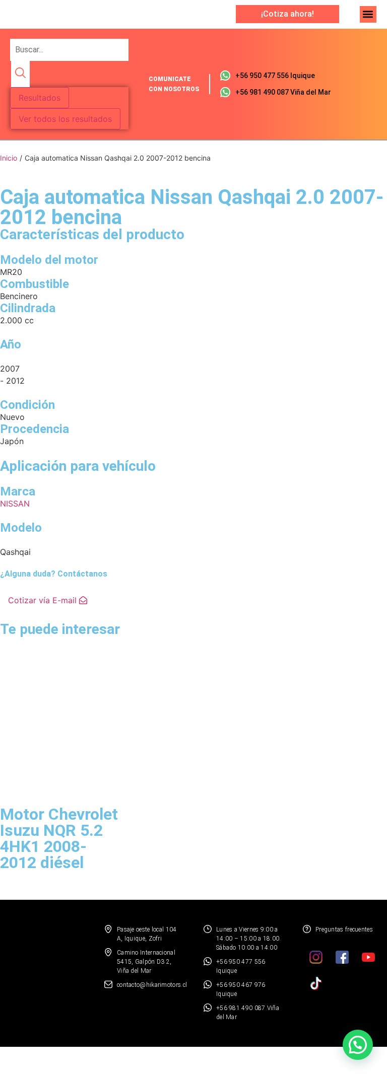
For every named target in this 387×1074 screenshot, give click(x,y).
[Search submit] (20, 74)
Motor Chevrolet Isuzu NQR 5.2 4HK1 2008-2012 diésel (59, 838)
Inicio (8, 158)
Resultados (39, 98)
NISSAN (15, 503)
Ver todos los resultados (65, 119)
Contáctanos (82, 574)
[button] (368, 14)
